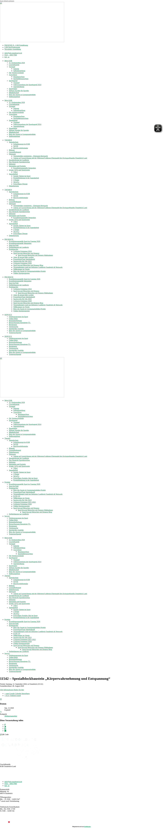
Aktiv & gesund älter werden (23, 257)
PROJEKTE (8, 239)
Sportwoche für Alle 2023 (22, 261)
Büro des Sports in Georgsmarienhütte (22, 95)
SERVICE (8, 315)
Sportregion (13, 89)
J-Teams (16, 180)
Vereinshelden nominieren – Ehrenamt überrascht (30, 156)
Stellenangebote (14, 97)
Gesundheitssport (15, 152)
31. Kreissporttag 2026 (17, 63)
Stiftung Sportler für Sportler (19, 91)
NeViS (15, 146)
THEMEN (8, 140)
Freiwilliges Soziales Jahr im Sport (25, 478)
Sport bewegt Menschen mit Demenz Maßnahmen (35, 255)
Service (7, 516)
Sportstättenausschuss (20, 79)
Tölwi (15, 172)
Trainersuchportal (15, 333)
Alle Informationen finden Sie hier (12, 690)
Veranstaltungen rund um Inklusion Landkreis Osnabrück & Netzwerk (37, 267)
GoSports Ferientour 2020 (22, 263)
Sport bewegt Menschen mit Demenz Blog (28, 265)
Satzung (16, 69)
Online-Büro (13, 319)
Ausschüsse (13, 75)
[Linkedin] (5, 729)
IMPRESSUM (74, 818)
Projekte (7, 482)
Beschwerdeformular (20, 148)
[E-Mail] (5, 731)
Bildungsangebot (11, 716)
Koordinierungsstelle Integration (24, 168)
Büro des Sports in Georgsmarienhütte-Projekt (29, 271)
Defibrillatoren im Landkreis (19, 247)
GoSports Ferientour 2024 (22, 251)
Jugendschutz (13, 142)
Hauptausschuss (19, 77)
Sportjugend (13, 81)
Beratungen (13, 325)
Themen (7, 438)
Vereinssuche (13, 327)
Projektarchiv (13, 249)
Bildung (12, 150)
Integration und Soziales (17, 166)
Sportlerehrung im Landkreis (19, 160)
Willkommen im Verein (21, 269)
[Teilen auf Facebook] (4, 725)
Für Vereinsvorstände (16, 73)
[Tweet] (5, 727)
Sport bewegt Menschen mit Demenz (26, 253)
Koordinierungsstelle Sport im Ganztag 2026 (24, 241)
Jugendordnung (18, 87)
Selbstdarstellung (19, 71)
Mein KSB (8, 61)
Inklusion (12, 164)
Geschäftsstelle (14, 65)
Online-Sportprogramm (21, 273)
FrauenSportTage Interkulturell (24, 259)
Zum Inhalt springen (7, 1)
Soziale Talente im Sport (21, 176)
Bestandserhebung (15, 321)
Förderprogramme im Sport (18, 317)
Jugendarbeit (13, 174)
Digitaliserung (14, 186)
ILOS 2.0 (16, 496)
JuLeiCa (16, 182)
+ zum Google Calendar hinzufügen (17, 694)
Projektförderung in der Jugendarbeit (26, 178)
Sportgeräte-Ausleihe (16, 329)
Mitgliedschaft (14, 93)
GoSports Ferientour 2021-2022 (24, 502)
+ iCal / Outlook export (12, 696)
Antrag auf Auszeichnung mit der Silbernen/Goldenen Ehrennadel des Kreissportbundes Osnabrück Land (50, 158)
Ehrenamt (12, 154)
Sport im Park (14, 245)
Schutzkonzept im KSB (21, 144)
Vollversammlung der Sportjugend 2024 (27, 85)
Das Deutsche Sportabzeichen (19, 162)
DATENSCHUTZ (87, 818)
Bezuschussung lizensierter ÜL (20, 323)
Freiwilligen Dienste (20, 184)
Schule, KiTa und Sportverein (19, 170)
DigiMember (87, 826)
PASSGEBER (18, 822)
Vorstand (12, 67)
